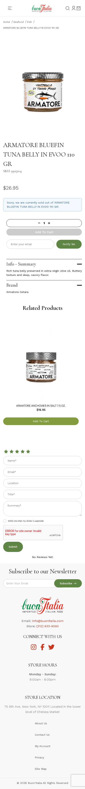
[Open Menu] (11, 8)
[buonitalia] (41, 8)
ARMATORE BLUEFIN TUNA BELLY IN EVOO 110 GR (31, 27)
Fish (29, 22)
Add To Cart (44, 232)
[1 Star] (6, 452)
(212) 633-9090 (47, 626)
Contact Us (42, 734)
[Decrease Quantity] (23, 223)
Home (6, 22)
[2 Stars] (11, 452)
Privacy (39, 757)
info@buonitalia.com (47, 621)
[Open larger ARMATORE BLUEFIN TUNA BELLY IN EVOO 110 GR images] (42, 84)
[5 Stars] (28, 452)
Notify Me (69, 244)
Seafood (18, 22)
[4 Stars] (22, 452)
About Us (41, 723)
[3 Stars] (17, 452)
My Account (42, 746)
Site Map (41, 768)
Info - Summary (21, 264)
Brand (12, 285)
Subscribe (67, 583)
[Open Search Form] (66, 8)
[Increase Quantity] (65, 223)
